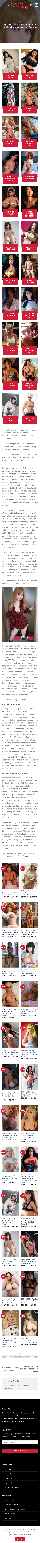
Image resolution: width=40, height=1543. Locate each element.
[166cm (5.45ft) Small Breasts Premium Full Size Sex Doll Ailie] (10, 876)
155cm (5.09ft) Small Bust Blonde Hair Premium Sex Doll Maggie (9, 1012)
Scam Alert (8, 1518)
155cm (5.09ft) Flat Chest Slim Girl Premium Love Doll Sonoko (29, 972)
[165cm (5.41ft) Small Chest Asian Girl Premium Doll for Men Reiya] (10, 1323)
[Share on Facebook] (8, 1357)
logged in (18, 1385)
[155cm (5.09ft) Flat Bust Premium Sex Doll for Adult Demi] (29, 1284)
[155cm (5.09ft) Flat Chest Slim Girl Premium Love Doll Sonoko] (29, 955)
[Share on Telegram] (36, 1357)
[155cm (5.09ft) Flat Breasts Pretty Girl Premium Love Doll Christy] (29, 1118)
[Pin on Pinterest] (20, 1357)
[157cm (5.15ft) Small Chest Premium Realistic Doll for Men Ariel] (10, 915)
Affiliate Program (10, 1514)
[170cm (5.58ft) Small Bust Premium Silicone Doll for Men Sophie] (29, 876)
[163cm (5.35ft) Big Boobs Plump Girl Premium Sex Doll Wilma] (10, 1203)
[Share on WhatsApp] (4, 1357)
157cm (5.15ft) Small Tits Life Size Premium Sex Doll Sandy (29, 932)
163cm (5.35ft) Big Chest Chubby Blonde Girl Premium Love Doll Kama (29, 1053)
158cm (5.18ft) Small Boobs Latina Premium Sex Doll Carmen (10, 1052)
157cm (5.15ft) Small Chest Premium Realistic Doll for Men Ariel (10, 932)
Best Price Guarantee (12, 1505)
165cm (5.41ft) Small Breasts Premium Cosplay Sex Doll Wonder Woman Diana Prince (29, 1179)
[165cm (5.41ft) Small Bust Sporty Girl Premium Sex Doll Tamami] (29, 1203)
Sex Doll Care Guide (11, 1487)
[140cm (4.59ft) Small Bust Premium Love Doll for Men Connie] (10, 955)
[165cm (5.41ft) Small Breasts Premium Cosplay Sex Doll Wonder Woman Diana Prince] (29, 1159)
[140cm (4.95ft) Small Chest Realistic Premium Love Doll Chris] (10, 1118)
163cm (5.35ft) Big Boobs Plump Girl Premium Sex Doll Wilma (8, 1221)
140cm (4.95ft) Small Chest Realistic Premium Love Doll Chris (10, 1135)
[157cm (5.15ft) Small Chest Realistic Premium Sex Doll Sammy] (29, 1077)
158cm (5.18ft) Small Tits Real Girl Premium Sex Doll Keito (9, 1261)
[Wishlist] (31, 5)
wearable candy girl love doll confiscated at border (29, 1369)
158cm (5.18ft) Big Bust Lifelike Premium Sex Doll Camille (29, 1011)
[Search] (8, 5)
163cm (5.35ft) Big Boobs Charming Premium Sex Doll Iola (29, 1340)
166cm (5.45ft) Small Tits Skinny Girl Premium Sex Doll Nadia (29, 1261)
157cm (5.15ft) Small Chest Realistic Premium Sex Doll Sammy (29, 1094)
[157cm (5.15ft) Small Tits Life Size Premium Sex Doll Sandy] (29, 915)
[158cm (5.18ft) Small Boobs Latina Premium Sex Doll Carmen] (10, 1035)
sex (20, 21)
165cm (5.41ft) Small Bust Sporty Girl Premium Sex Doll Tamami (28, 1221)
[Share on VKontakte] (24, 1357)
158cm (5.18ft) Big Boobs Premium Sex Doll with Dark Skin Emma (9, 1095)
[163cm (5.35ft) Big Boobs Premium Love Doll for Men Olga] (10, 1284)
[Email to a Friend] (16, 1357)
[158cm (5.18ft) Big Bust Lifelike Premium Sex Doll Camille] (29, 994)
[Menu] (3, 5)
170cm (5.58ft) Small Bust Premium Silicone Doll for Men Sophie (29, 893)
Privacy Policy (9, 1500)
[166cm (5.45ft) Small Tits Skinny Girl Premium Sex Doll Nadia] (29, 1244)
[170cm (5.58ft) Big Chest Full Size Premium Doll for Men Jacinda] (10, 1159)
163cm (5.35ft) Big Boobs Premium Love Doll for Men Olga (9, 1301)
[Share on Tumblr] (32, 1357)
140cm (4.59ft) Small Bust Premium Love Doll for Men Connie (10, 972)
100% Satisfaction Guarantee (14, 1509)
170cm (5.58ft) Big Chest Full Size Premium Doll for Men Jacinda (9, 1178)
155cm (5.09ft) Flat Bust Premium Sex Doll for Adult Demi (29, 1301)
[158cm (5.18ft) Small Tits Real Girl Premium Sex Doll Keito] (10, 1244)
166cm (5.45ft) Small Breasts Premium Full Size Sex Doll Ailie (9, 893)
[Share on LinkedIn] (28, 1357)
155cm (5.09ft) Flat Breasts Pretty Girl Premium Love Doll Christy (28, 1136)
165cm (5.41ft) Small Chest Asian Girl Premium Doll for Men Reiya (9, 1341)
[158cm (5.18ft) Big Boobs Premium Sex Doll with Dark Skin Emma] (10, 1077)
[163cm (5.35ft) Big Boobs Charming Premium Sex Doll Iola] (29, 1323)
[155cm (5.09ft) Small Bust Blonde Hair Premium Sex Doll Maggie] (10, 994)
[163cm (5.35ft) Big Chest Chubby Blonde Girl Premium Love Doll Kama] (29, 1035)
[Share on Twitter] (12, 1357)
